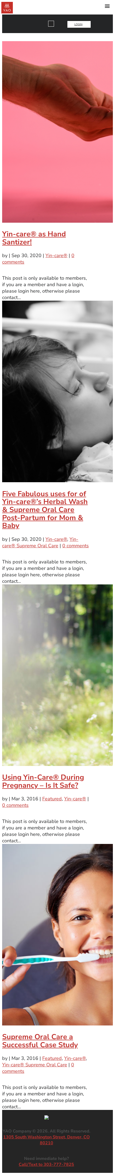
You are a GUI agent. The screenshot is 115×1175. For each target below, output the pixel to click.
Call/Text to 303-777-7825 (46, 1164)
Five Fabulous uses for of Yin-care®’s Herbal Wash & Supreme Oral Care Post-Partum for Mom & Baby (45, 510)
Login (78, 24)
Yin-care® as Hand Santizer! (34, 238)
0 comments (75, 545)
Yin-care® (56, 255)
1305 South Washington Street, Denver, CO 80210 (46, 1140)
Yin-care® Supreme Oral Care (40, 542)
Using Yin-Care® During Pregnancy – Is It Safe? (43, 781)
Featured (52, 799)
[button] (107, 7)
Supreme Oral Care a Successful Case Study (40, 1041)
